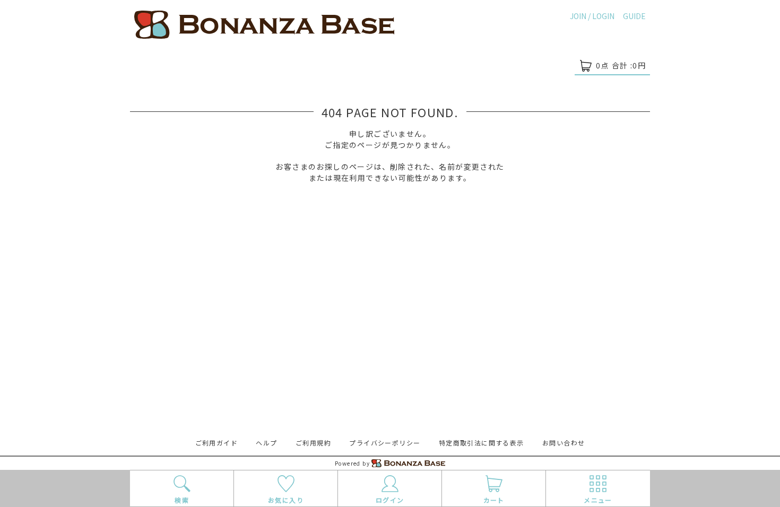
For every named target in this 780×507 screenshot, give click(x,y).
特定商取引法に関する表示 (481, 442)
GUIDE (634, 16)
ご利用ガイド (216, 442)
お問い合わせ (563, 442)
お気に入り (286, 499)
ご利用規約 (313, 442)
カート (494, 499)
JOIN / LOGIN (592, 16)
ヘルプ (266, 442)
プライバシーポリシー (384, 442)
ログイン (390, 499)
